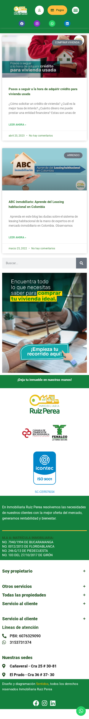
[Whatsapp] (52, 23)
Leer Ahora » (17, 124)
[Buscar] (81, 263)
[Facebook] (22, 23)
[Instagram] (37, 23)
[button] (75, 10)
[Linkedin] (67, 23)
